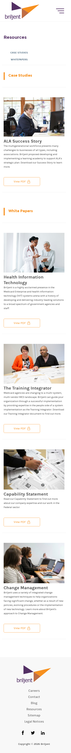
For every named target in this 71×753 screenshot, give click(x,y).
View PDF (20, 181)
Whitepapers (19, 59)
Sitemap (34, 715)
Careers (34, 691)
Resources (34, 709)
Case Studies (19, 52)
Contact (34, 697)
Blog (34, 703)
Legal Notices (34, 721)
